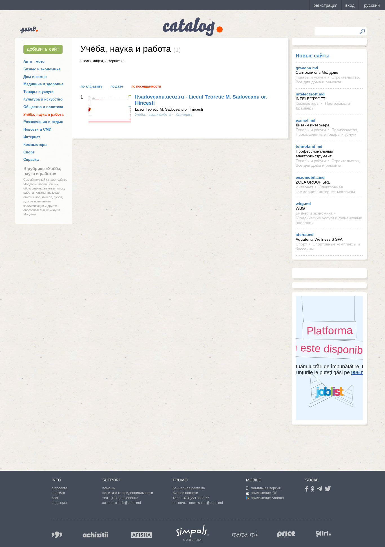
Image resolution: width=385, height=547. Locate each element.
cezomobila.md (310, 177)
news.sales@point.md (206, 503)
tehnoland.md (309, 146)
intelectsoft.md (310, 94)
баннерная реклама (189, 488)
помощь (108, 488)
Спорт (28, 152)
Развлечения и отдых (43, 122)
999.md (57, 535)
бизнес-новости (185, 493)
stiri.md (323, 533)
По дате (116, 86)
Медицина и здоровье (43, 84)
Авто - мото (34, 61)
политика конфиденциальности (127, 493)
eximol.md (305, 120)
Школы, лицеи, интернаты (101, 61)
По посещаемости (146, 86)
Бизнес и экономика (41, 69)
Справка (31, 159)
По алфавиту (91, 86)
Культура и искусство (43, 99)
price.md (286, 534)
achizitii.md (95, 535)
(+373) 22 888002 (124, 498)
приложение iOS (264, 493)
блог (55, 498)
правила (58, 493)
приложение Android (267, 498)
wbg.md (303, 203)
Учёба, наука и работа (43, 114)
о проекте (59, 488)
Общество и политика (43, 107)
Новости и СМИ (37, 129)
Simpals (192, 530)
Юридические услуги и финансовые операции (329, 220)
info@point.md (130, 503)
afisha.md (141, 535)
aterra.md (305, 234)
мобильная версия (266, 488)
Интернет (31, 137)
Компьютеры (35, 144)
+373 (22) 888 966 (195, 498)
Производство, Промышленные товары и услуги (327, 132)
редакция (59, 503)
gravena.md (307, 68)
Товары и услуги (38, 92)
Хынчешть (183, 115)
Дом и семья (35, 77)
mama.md (245, 534)
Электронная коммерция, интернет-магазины (325, 189)
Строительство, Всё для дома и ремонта (328, 79)
